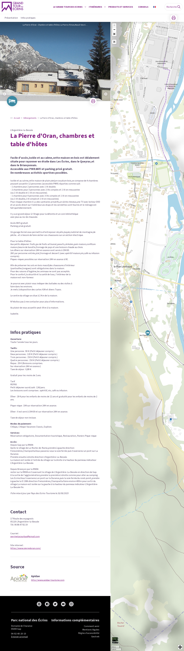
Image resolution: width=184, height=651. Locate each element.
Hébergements (30, 118)
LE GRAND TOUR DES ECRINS (68, 6)
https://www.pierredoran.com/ (25, 548)
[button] (114, 34)
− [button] (114, 29)
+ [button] (114, 25)
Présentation (11, 17)
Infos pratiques (28, 17)
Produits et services (120, 6)
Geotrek (95, 636)
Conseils (143, 6)
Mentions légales (90, 629)
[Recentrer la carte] (114, 42)
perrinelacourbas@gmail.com (25, 536)
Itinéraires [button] (95, 6)
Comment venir (91, 626)
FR (158, 6)
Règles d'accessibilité (88, 633)
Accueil (17, 118)
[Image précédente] (4, 61)
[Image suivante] (105, 61)
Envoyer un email (19, 636)
